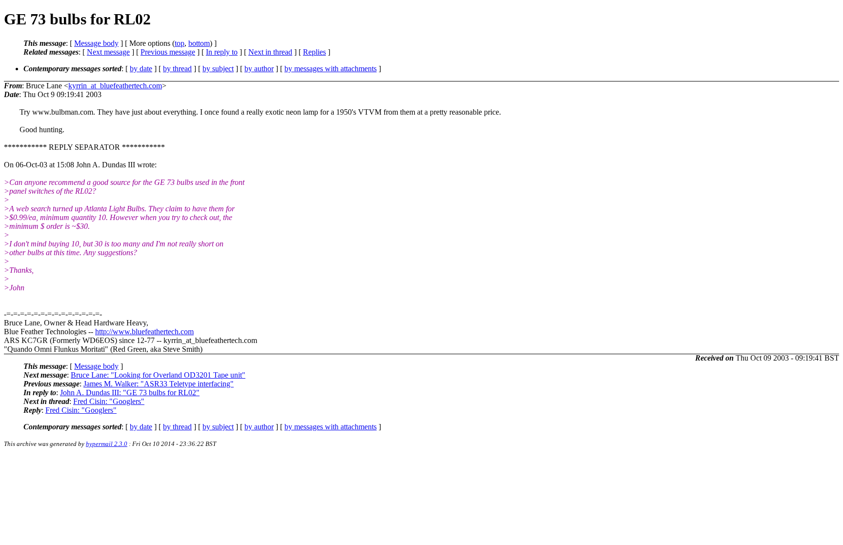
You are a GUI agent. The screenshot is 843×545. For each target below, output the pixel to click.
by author (259, 68)
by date (141, 68)
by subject (218, 68)
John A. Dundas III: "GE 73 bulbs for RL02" (130, 392)
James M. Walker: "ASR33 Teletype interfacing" (158, 384)
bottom (199, 43)
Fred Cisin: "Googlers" (108, 401)
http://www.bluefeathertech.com (144, 331)
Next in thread (270, 52)
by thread (177, 68)
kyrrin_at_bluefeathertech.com (115, 85)
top (179, 43)
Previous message (167, 52)
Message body (96, 43)
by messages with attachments (330, 68)
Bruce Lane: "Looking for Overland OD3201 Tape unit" (158, 375)
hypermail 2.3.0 (106, 443)
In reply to (222, 52)
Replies (314, 52)
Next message (108, 52)
